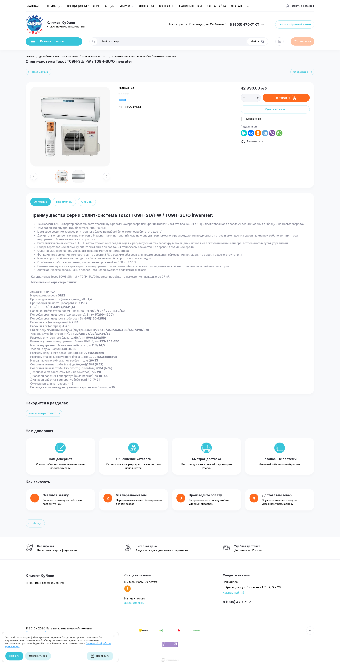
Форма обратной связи (295, 24)
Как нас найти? (233, 592)
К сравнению (254, 118)
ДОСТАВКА (146, 6)
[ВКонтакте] (251, 133)
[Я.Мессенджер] (244, 133)
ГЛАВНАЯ (32, 6)
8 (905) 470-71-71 (244, 25)
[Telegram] (265, 133)
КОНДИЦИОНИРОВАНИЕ (83, 6)
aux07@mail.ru (134, 603)
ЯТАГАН (236, 6)
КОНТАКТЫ (166, 6)
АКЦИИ (110, 6)
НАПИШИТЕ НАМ (190, 6)
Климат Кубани (61, 22)
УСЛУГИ (125, 6)
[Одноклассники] (258, 133)
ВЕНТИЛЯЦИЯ (53, 6)
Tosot (122, 99)
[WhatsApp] (279, 133)
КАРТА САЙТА (216, 6)
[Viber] (272, 133)
